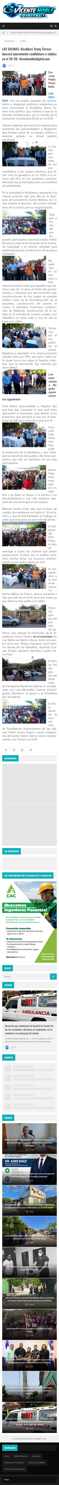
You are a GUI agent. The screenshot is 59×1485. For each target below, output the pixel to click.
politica (23, 41)
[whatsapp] (22, 750)
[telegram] (30, 750)
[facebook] (5, 750)
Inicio (6, 1456)
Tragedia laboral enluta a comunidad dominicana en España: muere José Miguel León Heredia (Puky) (33, 33)
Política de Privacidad (13, 1463)
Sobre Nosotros (20, 1456)
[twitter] (14, 750)
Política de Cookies (36, 1463)
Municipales (9, 41)
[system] (51, 26)
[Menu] (3, 26)
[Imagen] (29, 1006)
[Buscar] (55, 26)
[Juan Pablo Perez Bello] (4, 65)
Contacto (36, 1456)
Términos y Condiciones (14, 1469)
